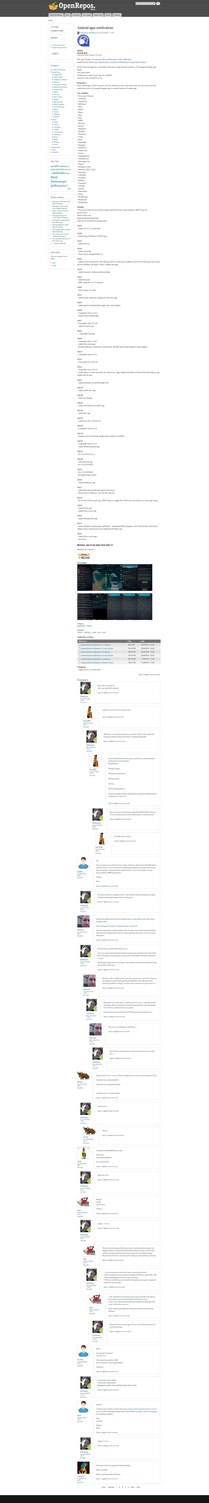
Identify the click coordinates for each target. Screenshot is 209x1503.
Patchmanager (59, 181)
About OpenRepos (56, 15)
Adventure (57, 127)
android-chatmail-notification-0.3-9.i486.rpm (96, 659)
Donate (107, 15)
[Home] (72, 6)
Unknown (57, 114)
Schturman (92, 33)
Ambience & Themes (60, 80)
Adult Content (58, 77)
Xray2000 (86, 720)
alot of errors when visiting (60, 229)
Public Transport (59, 104)
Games (54, 120)
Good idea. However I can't (60, 201)
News (67, 15)
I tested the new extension (60, 220)
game (53, 169)
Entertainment (58, 89)
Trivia (56, 144)
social (94, 632)
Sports (56, 109)
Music (56, 92)
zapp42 (79, 871)
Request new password (59, 47)
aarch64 (55, 166)
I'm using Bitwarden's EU (60, 239)
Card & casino (58, 132)
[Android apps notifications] (84, 592)
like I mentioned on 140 (59, 225)
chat (99, 632)
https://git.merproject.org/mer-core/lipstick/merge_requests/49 (116, 926)
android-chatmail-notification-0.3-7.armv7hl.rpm (97, 648)
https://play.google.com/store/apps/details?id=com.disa (138, 1409)
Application (57, 75)
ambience (63, 166)
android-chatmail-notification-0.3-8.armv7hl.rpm (97, 655)
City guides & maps (60, 84)
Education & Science (60, 87)
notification (87, 632)
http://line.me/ (101, 1355)
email (104, 632)
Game (56, 122)
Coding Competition (58, 70)
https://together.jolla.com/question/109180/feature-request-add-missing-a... (120, 62)
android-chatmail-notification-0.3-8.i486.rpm (96, 652)
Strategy (56, 142)
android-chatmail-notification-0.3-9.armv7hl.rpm (97, 662)
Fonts (54, 150)
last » (139, 1487)
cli (68, 166)
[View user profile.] (85, 693)
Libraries (55, 152)
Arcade (56, 129)
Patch (54, 177)
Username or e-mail (57, 31)
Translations (56, 147)
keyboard (58, 173)
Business (57, 82)
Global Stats (98, 15)
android (79, 632)
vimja (79, 1161)
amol (54, 263)
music (67, 173)
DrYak (79, 1082)
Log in (140, 674)
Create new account (58, 45)
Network (56, 94)
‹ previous (110, 1487)
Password (54, 38)
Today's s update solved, (59, 211)
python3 (64, 185)
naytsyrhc (80, 1476)
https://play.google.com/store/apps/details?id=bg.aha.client (127, 1299)
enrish (54, 265)
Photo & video (58, 102)
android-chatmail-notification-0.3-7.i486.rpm (96, 645)
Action (56, 124)
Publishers (76, 15)
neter (79, 1210)
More (69, 189)
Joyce (79, 1415)
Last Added (87, 15)
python (55, 185)
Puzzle (56, 137)
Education (57, 134)
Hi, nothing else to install (60, 234)
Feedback (116, 15)
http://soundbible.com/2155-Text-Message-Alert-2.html (140, 261)
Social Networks (59, 107)
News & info (58, 97)
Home (50, 20)
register (146, 674)
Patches (56, 99)
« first (103, 1487)
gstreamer (60, 169)
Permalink (83, 702)
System (56, 112)
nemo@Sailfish (114, 758)
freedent (80, 1359)
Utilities (56, 117)
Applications (56, 72)
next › (133, 1487)
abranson (80, 929)
